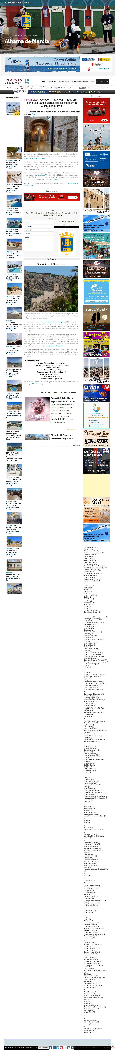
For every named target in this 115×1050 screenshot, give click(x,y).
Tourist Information (88, 3)
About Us (98, 1047)
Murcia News (10, 88)
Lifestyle (49, 88)
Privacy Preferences (43, 1047)
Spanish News (72, 88)
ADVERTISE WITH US (20, 74)
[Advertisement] (96, 485)
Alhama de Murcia (66, 3)
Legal (93, 1047)
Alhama (34, 113)
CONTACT (11, 74)
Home (57, 3)
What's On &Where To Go (30, 87)
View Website (51, 259)
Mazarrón (86, 81)
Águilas (51, 81)
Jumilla (67, 81)
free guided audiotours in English (53, 322)
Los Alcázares (78, 81)
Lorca (71, 81)
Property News (60, 88)
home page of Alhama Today (33, 384)
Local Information (102, 3)
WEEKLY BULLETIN (31, 74)
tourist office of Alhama (43, 175)
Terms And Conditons (78, 1047)
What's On (76, 3)
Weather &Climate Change (20, 87)
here (56, 179)
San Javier (93, 81)
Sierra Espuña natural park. (54, 346)
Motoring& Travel (41, 87)
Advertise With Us (105, 1047)
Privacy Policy (87, 1047)
